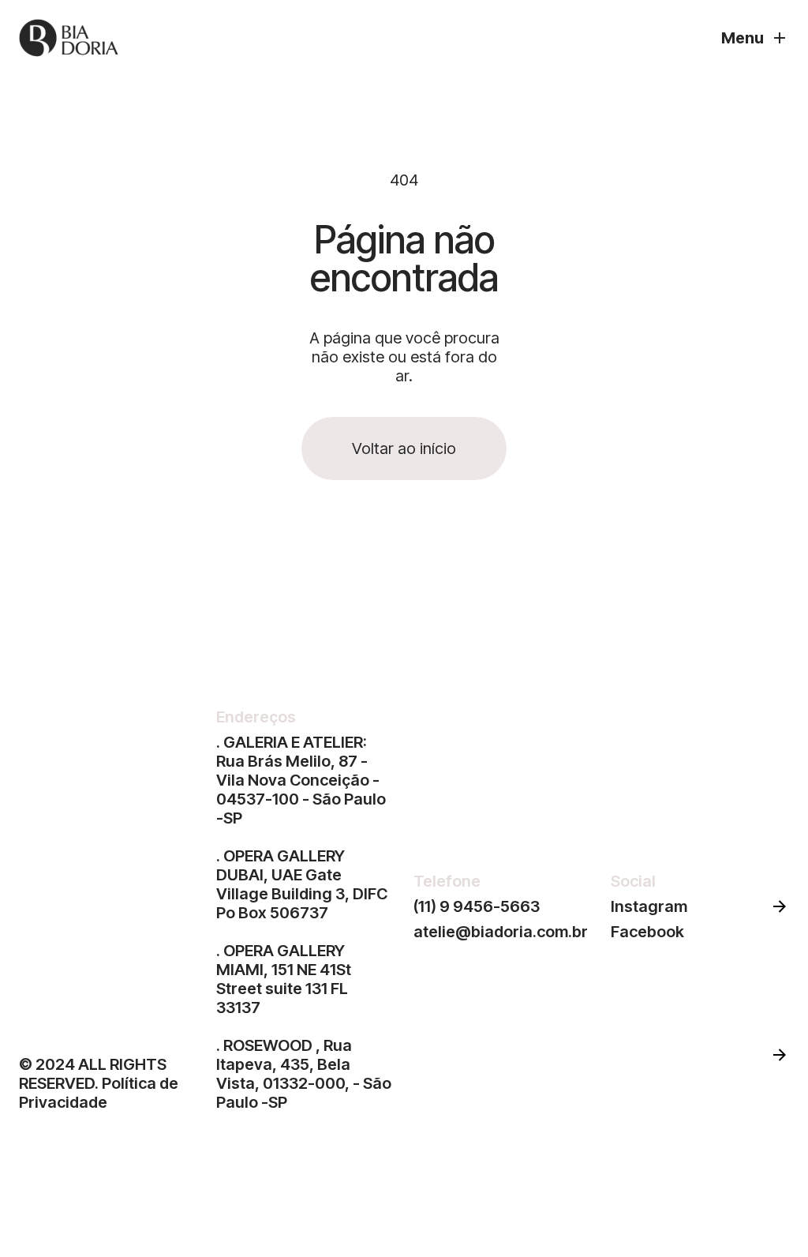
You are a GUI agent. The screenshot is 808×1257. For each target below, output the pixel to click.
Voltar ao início (404, 448)
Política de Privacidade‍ (98, 1093)
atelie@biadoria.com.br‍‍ (500, 931)
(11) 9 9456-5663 (476, 906)
